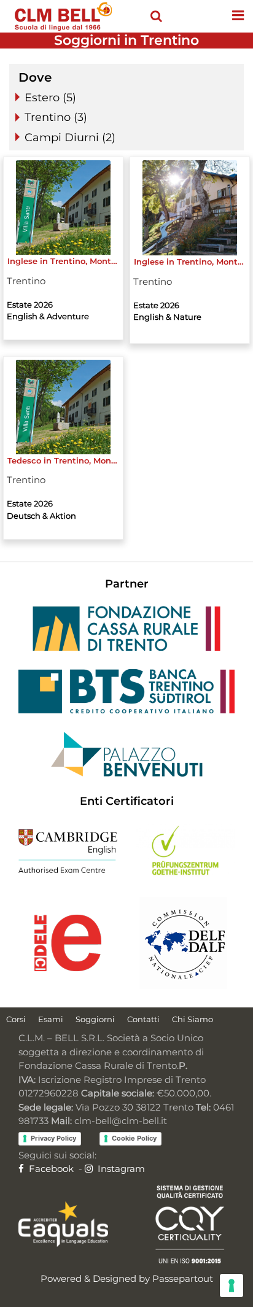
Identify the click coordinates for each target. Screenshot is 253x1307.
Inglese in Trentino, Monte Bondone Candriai (190, 261)
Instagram (120, 1168)
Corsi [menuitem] (16, 1019)
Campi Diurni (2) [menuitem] (70, 137)
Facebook (50, 1168)
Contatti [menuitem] (143, 1019)
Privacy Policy (53, 1138)
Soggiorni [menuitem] (95, 1019)
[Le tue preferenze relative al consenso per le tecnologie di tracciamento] (231, 1285)
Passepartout (182, 1278)
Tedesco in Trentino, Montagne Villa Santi (63, 460)
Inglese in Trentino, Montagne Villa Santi (63, 261)
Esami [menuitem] (50, 1019)
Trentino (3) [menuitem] (56, 117)
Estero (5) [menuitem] (50, 97)
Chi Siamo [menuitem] (192, 1019)
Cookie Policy (134, 1138)
